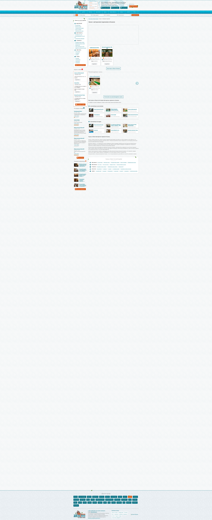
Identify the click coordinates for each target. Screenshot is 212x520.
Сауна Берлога (97, 114)
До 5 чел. (100, 164)
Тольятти (100, 502)
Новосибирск (124, 499)
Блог (113, 514)
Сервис (120, 12)
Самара (89, 502)
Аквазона (96, 130)
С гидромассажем (116, 168)
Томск (105, 502)
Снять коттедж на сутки (79, 46)
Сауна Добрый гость (115, 130)
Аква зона (97, 12)
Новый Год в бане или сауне (80, 48)
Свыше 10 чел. (112, 164)
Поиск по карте (116, 7)
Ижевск (120, 496)
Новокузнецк (117, 499)
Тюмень (113, 502)
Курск (88, 499)
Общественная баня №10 (133, 114)
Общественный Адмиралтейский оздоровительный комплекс (114, 111)
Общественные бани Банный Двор (132, 125)
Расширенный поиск (81, 65)
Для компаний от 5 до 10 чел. (79, 37)
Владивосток (95, 496)
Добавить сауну (134, 6)
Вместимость (112, 12)
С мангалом (77, 61)
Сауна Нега (76, 82)
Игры (134, 12)
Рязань (84, 502)
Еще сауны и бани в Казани (113, 68)
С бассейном (77, 51)
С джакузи (77, 53)
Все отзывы (81, 157)
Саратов (94, 502)
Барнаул (89, 496)
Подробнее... (77, 79)
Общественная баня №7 (79, 127)
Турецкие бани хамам (79, 28)
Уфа (124, 502)
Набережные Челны (100, 499)
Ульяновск (119, 502)
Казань (130, 496)
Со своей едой (98, 171)
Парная (89, 12)
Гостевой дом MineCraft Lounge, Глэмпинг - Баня (116, 125)
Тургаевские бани (78, 111)
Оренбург (135, 499)
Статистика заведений (116, 517)
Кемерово (135, 496)
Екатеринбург (113, 496)
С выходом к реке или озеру (126, 168)
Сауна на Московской (79, 72)
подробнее (94, 63)
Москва (75, 496)
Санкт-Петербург (82, 496)
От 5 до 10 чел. (106, 164)
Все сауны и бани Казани (93, 18)
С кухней (121, 171)
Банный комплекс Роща (79, 95)
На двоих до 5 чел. (78, 34)
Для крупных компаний (79, 38)
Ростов (80, 502)
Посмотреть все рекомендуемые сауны (113, 96)
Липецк (92, 499)
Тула (109, 502)
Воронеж (107, 496)
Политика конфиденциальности (94, 518)
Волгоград (102, 496)
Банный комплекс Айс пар (107, 48)
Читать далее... (76, 115)
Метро (83, 12)
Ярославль (76, 505)
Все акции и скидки (81, 104)
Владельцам (124, 7)
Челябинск (135, 502)
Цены (104, 12)
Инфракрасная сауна (79, 31)
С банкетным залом (133, 171)
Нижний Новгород (109, 499)
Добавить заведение (123, 514)
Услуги (127, 12)
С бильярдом (77, 59)
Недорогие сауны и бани (80, 43)
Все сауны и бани (106, 7)
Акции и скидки (118, 515)
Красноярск (82, 499)
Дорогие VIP (77, 45)
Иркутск (125, 496)
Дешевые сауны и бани (79, 42)
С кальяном (77, 62)
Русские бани (77, 25)
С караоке (77, 58)
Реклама (125, 512)
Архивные (116, 514)
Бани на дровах (78, 29)
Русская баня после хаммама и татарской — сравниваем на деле (82, 186)
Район (76, 12)
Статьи (113, 515)
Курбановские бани (94, 47)
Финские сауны (78, 26)
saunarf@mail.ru (94, 512)
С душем (77, 54)
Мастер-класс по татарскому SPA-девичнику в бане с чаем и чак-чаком (82, 166)
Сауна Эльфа (77, 119)
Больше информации (81, 189)
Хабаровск (129, 502)
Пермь (75, 502)
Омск (130, 499)
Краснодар (76, 499)
